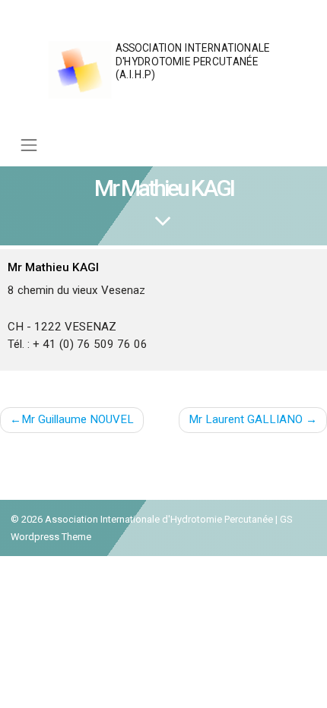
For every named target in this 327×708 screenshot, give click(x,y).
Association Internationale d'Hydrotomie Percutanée (159, 519)
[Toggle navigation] (29, 145)
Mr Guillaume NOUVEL (77, 419)
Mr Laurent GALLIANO (246, 419)
